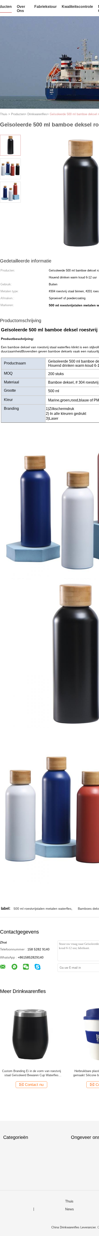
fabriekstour (45, 7)
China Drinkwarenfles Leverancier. (74, 1227)
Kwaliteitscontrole (77, 7)
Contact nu (34, 1084)
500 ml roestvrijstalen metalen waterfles (42, 908)
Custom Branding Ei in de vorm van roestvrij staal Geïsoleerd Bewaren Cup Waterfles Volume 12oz (31, 1073)
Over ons (21, 9)
